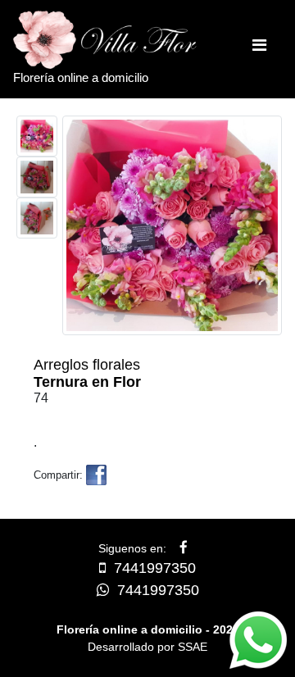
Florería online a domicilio (80, 77)
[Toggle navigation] (259, 49)
